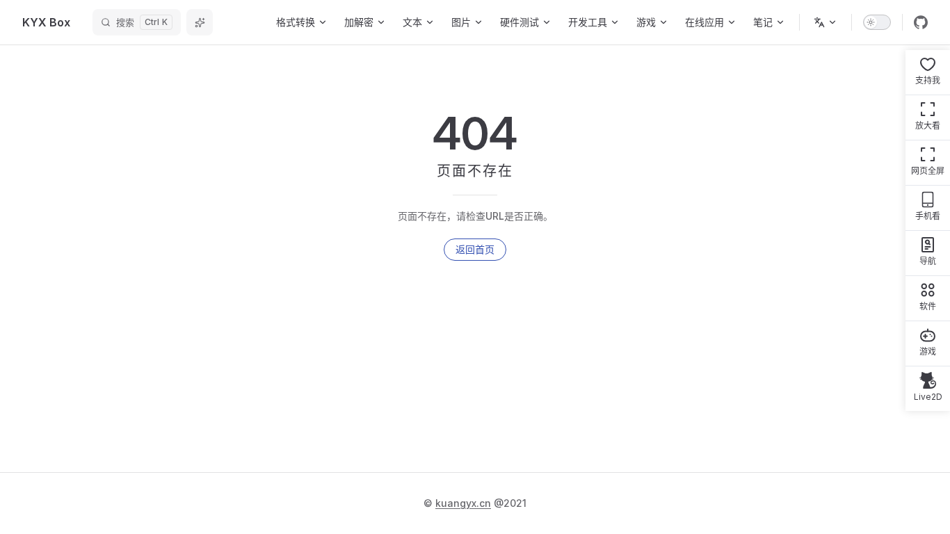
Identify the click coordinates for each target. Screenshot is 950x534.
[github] (920, 22)
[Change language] (825, 22)
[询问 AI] (199, 22)
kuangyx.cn (463, 503)
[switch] (877, 22)
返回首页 (475, 249)
